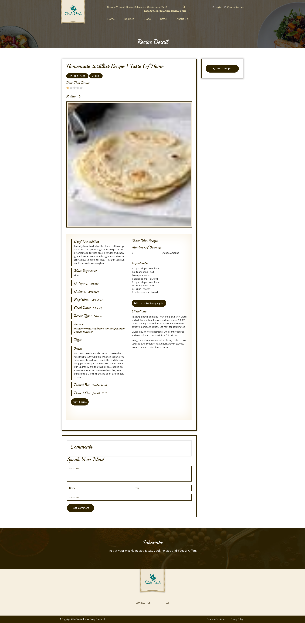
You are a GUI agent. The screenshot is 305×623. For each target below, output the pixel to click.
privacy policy (237, 619)
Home (111, 18)
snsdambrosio (100, 385)
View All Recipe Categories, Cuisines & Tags (165, 10)
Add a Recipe (224, 68)
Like (97, 75)
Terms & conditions (216, 619)
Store (163, 18)
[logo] (73, 12)
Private (98, 316)
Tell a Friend (79, 75)
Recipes (129, 18)
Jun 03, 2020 (100, 393)
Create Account (236, 7)
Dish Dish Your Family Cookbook (90, 619)
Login (218, 7)
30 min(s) (97, 299)
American (93, 291)
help (166, 602)
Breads (94, 283)
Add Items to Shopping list (149, 303)
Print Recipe (80, 401)
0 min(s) (97, 308)
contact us (143, 602)
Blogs (147, 18)
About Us (182, 18)
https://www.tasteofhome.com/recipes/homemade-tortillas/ (99, 330)
